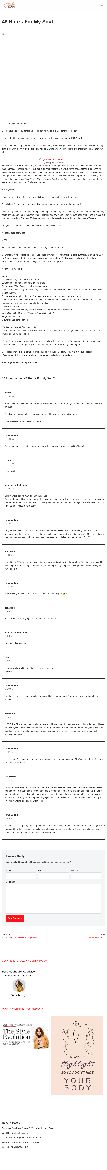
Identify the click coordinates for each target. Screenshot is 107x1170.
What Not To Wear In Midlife (15, 1133)
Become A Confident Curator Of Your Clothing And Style (28, 1128)
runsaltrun (10, 714)
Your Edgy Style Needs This (15, 1147)
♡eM (7, 657)
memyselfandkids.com (16, 485)
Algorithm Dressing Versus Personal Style (21, 1138)
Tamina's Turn (12, 435)
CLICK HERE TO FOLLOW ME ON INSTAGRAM (25, 961)
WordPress (62, 1167)
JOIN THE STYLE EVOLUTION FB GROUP (22, 1009)
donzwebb (10, 551)
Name (9, 871)
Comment (11, 882)
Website (74, 871)
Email (41, 871)
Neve (41, 1167)
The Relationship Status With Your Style (20, 1142)
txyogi (8, 393)
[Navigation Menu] (102, 5)
